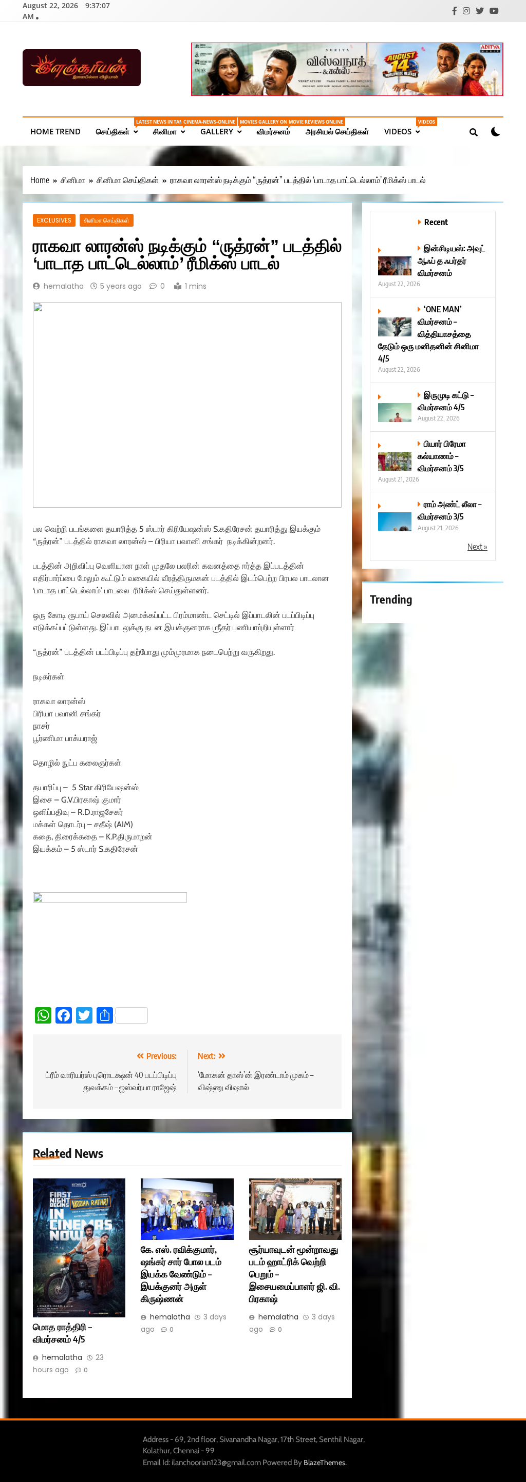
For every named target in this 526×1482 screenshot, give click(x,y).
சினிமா (173, 127)
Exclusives (54, 220)
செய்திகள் (120, 127)
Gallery (224, 127)
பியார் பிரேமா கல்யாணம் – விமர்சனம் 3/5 (442, 455)
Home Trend (55, 131)
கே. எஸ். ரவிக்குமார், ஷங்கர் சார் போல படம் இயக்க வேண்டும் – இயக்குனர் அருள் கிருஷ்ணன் (181, 1274)
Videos (405, 127)
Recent (436, 221)
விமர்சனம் (277, 127)
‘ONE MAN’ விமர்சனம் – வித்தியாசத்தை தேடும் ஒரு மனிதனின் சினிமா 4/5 (428, 334)
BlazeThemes (324, 1462)
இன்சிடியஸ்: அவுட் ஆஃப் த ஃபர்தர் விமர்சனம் (451, 260)
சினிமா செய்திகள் (106, 220)
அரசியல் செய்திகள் (337, 131)
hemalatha (64, 286)
